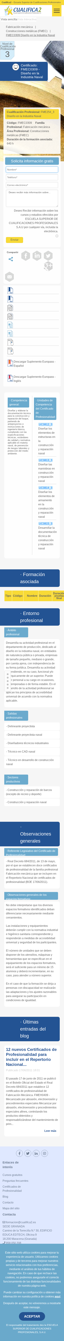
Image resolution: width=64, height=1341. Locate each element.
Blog (5, 1196)
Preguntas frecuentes (15, 1180)
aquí (57, 1296)
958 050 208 (13, 1242)
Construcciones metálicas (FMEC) (27, 31)
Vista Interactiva (26, 19)
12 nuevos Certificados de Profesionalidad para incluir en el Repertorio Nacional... (31, 1057)
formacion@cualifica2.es (20, 1222)
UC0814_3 (45, 487)
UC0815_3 (45, 523)
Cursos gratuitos (12, 1174)
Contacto (8, 1202)
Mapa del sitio (11, 1208)
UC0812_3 (45, 424)
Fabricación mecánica (19, 26)
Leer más (50, 1130)
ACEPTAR (32, 1316)
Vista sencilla (9, 19)
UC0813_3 (45, 460)
